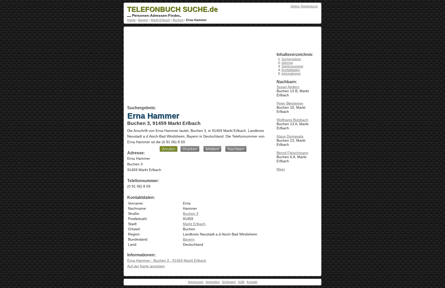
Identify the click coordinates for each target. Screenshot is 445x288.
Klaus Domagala (290, 136)
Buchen (178, 20)
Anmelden (213, 282)
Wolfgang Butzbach (292, 120)
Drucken (190, 149)
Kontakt (252, 282)
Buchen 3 (190, 213)
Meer (281, 169)
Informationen (291, 73)
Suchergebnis (291, 59)
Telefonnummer (292, 66)
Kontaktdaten (290, 70)
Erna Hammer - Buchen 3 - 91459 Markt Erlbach (166, 260)
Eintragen (229, 282)
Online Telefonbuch (304, 6)
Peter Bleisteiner (290, 103)
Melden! (212, 149)
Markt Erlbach (160, 20)
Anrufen (168, 149)
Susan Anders (288, 87)
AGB (241, 282)
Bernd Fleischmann (292, 153)
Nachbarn (236, 149)
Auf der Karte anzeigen (146, 266)
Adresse (287, 63)
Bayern (143, 20)
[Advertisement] (196, 67)
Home (131, 20)
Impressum (195, 282)
